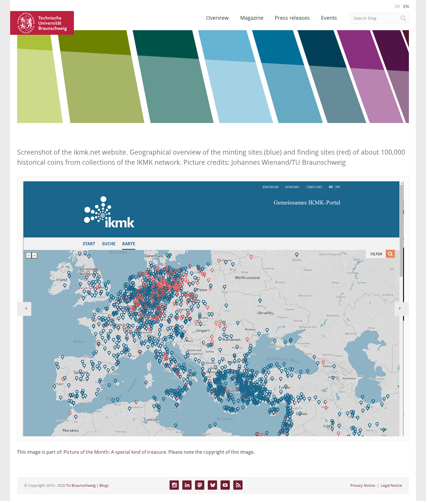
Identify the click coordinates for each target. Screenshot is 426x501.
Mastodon (199, 485)
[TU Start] (42, 22)
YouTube (225, 485)
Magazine (251, 17)
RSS (238, 485)
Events (329, 17)
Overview (217, 17)
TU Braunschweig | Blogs (87, 485)
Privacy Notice (362, 485)
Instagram (174, 485)
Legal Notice (391, 485)
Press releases (292, 17)
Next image (402, 309)
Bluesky (212, 485)
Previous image (24, 309)
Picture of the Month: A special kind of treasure (114, 452)
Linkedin (187, 485)
